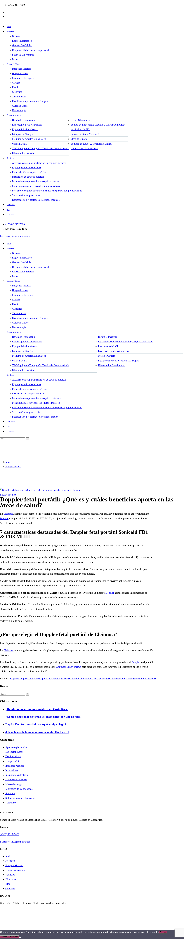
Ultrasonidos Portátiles (144, 678)
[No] (20, 937)
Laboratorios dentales (16, 779)
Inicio (8, 462)
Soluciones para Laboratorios (20, 798)
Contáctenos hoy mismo (68, 666)
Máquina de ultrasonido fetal (53, 678)
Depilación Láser (14, 751)
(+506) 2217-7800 (9, 834)
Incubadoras (11, 770)
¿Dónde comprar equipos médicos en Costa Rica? (36, 709)
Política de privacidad (9, 937)
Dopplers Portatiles (28, 678)
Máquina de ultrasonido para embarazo (88, 678)
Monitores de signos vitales (19, 788)
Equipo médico (13, 466)
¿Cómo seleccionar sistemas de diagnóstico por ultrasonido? (43, 716)
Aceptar (163, 932)
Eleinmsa (8, 513)
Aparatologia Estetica (16, 747)
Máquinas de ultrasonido (120, 678)
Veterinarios (11, 802)
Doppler (4, 518)
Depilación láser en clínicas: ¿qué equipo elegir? (35, 724)
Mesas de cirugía (13, 784)
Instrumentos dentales (16, 774)
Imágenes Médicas (14, 765)
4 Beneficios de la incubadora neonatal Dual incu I (37, 732)
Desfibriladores (13, 756)
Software (10, 793)
